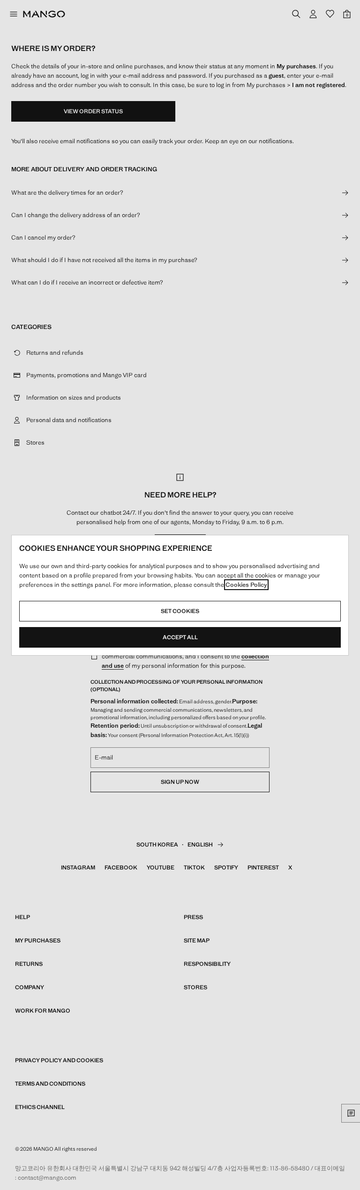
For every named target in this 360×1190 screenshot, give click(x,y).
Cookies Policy (246, 585)
